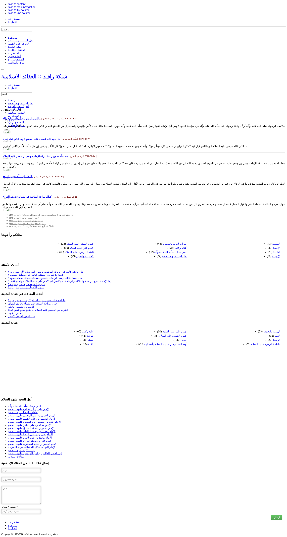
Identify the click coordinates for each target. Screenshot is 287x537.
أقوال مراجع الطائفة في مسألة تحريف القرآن (28, 196)
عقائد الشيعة (15, 46)
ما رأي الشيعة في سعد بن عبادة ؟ (26, 284)
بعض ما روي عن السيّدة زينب (26, 221)
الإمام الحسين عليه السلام (173, 335)
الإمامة (276, 247)
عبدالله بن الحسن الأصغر (21, 316)
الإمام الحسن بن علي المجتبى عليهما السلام (31, 415)
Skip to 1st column (19, 10)
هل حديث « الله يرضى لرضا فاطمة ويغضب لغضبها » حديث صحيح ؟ (45, 278)
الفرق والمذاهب (16, 62)
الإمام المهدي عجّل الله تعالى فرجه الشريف (31, 447)
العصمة (276, 243)
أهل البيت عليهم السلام (20, 40)
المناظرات (13, 53)
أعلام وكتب (181, 247)
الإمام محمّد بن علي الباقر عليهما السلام (29, 425)
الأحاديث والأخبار (85, 256)
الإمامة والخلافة (271, 331)
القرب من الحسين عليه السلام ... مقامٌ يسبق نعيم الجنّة (38, 309)
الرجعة (276, 339)
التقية (91, 344)
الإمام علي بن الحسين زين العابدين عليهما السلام (34, 421)
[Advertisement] (101, 371)
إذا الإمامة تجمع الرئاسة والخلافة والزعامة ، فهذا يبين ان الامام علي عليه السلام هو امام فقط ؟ (59, 281)
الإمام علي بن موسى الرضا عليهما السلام (30, 434)
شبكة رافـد (14, 18)
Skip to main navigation (22, 7)
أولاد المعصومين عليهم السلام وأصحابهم (165, 344)
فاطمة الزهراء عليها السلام (79, 252)
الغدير (184, 339)
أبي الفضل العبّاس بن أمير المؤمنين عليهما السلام (35, 453)
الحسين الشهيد (16, 313)
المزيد (6, 132)
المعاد (91, 339)
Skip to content (16, 4)
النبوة (277, 335)
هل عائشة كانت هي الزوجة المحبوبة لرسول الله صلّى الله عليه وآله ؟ (41, 215)
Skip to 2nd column (19, 13)
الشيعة (276, 252)
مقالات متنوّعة (16, 456)
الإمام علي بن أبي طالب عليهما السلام (28, 409)
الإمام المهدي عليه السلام (80, 243)
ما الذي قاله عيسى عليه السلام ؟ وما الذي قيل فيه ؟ (32, 139)
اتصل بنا (12, 22)
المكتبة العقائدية (16, 50)
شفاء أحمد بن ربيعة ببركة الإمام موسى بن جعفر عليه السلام (36, 156)
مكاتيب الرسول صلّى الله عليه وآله (22, 118)
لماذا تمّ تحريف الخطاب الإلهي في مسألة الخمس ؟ (35, 274)
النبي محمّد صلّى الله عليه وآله (170, 252)
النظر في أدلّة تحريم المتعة (18, 176)
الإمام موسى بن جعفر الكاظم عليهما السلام (31, 431)
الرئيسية (12, 37)
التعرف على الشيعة (18, 43)
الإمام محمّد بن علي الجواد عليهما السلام (30, 437)
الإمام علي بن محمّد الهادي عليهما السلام (30, 440)
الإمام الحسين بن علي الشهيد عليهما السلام (31, 418)
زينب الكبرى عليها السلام (21, 450)
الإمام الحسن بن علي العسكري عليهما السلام (32, 444)
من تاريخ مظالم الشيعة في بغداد (27, 224)
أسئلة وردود (14, 56)
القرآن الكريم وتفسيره (175, 243)
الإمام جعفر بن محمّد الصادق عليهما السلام (31, 428)
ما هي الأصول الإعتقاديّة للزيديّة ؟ (26, 287)
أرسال (277, 517)
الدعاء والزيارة (16, 59)
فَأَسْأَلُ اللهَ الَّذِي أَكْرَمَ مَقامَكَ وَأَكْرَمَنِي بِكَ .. (31, 226)
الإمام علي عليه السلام (81, 247)
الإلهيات (276, 256)
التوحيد (90, 335)
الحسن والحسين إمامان (24, 218)
